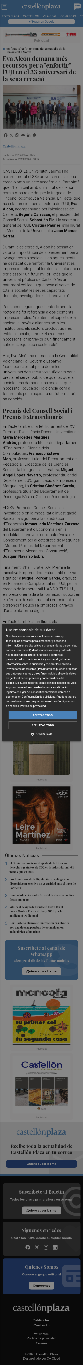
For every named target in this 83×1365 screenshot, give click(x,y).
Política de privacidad (33, 706)
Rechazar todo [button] (43, 725)
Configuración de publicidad (38, 696)
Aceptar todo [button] (43, 715)
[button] (41, 734)
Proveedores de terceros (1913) (25, 668)
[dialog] (41, 682)
